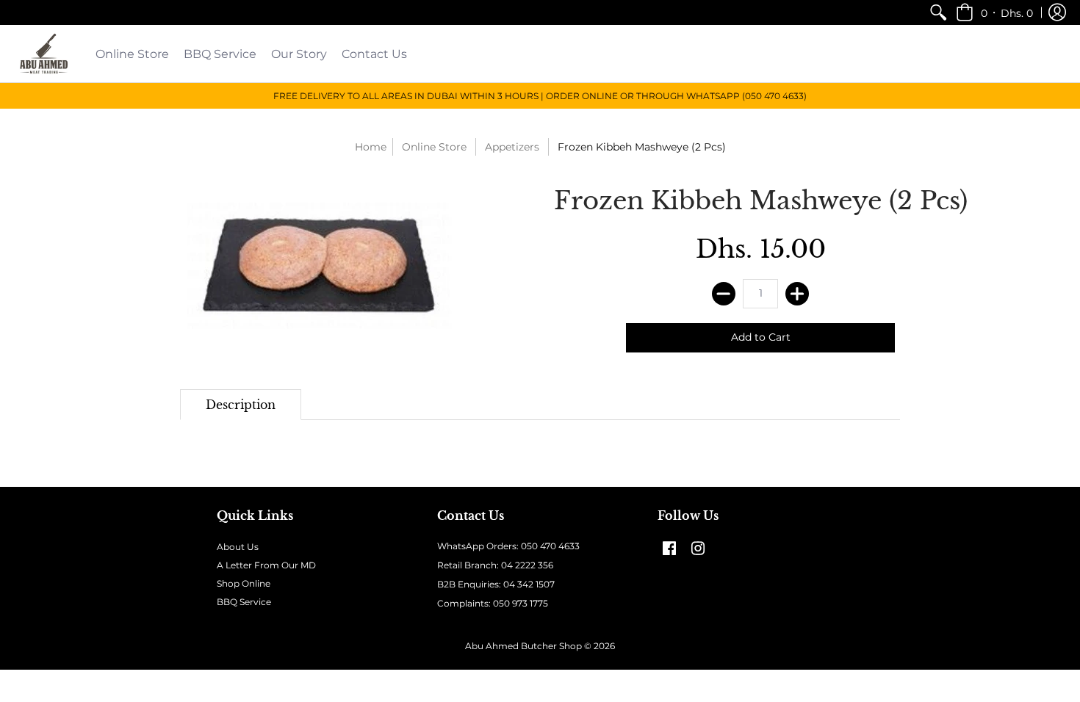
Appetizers (512, 146)
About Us (238, 546)
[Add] (797, 293)
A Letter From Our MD (266, 565)
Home (370, 146)
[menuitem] (938, 12)
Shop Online (243, 583)
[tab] (240, 404)
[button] (994, 12)
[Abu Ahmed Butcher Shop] (44, 53)
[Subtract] (723, 293)
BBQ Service (244, 601)
